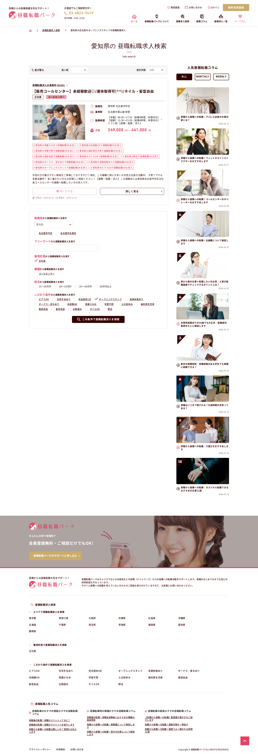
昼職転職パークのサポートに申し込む (55, 555)
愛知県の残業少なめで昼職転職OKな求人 (55, 145)
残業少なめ (91, 304)
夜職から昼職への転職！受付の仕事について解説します (111, 733)
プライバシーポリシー (40, 749)
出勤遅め (77, 309)
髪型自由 (60, 309)
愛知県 (181, 625)
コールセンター (56, 97)
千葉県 (62, 625)
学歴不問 (109, 304)
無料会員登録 (236, 7)
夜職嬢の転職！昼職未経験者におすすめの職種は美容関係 (111, 718)
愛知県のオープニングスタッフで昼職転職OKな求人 (61, 168)
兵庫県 (122, 618)
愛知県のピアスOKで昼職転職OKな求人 (112, 168)
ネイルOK (95, 309)
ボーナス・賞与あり (49, 304)
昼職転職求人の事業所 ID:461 (48, 85)
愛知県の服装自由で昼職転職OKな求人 (54, 156)
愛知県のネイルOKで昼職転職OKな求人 (99, 156)
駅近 (110, 309)
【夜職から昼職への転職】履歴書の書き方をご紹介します (169, 718)
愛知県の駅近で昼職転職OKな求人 (141, 156)
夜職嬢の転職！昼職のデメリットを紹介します (52, 725)
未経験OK (72, 304)
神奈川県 (63, 618)
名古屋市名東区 (68, 233)
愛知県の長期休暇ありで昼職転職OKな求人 (112, 162)
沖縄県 (181, 618)
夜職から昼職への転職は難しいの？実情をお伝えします (53, 730)
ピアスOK (44, 299)
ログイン (215, 7)
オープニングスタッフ (110, 299)
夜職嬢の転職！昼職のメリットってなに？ (49, 720)
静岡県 (32, 631)
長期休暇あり (136, 299)
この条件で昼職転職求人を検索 (101, 319)
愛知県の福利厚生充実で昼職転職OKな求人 (101, 151)
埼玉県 (92, 625)
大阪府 (92, 618)
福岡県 (152, 625)
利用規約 (60, 749)
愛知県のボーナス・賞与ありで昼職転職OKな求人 (60, 162)
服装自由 (43, 309)
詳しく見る (132, 191)
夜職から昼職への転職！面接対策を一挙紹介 (166, 725)
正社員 (38, 97)
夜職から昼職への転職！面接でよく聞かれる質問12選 (169, 730)
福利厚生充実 (147, 304)
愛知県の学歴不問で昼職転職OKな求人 (54, 151)
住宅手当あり (64, 299)
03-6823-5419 (81, 13)
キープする (66, 191)
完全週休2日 (84, 299)
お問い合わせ (195, 7)
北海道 (32, 625)
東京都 (32, 618)
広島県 (152, 618)
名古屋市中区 (45, 233)
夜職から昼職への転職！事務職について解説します (111, 726)
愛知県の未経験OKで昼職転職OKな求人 (101, 145)
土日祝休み (127, 304)
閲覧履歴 (175, 7)
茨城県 (122, 625)
